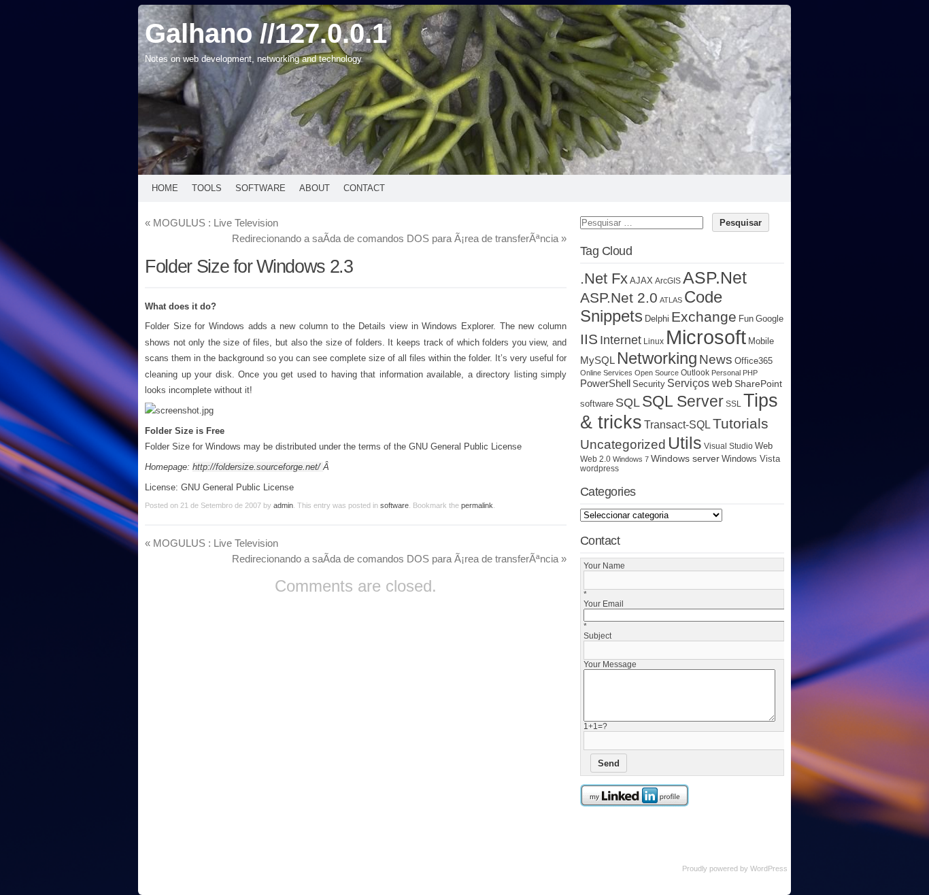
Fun (746, 319)
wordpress (599, 468)
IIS (589, 339)
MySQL (597, 360)
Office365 (753, 361)
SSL (733, 403)
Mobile (761, 341)
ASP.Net (715, 277)
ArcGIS (668, 280)
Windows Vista (751, 459)
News (715, 359)
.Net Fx (604, 278)
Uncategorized (623, 444)
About (314, 188)
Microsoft (706, 337)
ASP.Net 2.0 (619, 297)
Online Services (606, 373)
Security (648, 384)
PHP (750, 373)
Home (165, 188)
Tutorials (740, 423)
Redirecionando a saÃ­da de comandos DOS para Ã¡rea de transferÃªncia (399, 238)
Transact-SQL (677, 424)
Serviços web (699, 383)
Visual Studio (728, 445)
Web (764, 446)
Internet (620, 340)
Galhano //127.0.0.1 (266, 33)
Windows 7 (631, 459)
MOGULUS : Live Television (211, 223)
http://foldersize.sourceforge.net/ (257, 467)
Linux (653, 341)
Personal (726, 373)
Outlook (695, 372)
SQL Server (683, 401)
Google (769, 319)
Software (260, 188)
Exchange (704, 317)
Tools (207, 188)
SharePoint (758, 383)
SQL (627, 402)
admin (283, 505)
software (394, 505)
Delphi (657, 319)
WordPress (769, 868)
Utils (685, 442)
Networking (657, 358)
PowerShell (605, 383)
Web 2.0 (595, 458)
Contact (364, 188)
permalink (477, 505)
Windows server (685, 458)
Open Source (657, 373)
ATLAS (671, 300)
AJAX (641, 280)
